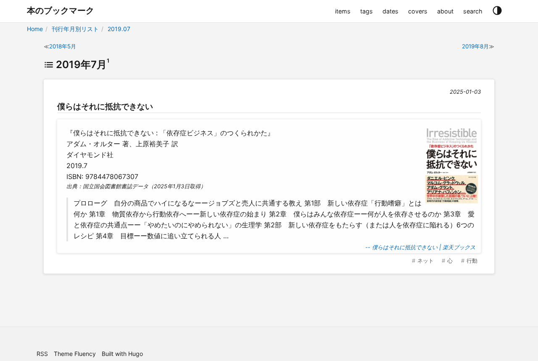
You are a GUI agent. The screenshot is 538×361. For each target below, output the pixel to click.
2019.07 (119, 28)
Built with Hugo (122, 353)
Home (35, 28)
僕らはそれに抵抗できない (105, 106)
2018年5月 (62, 46)
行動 (472, 260)
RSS (42, 353)
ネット (425, 260)
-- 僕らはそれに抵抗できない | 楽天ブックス (420, 247)
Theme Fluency (75, 353)
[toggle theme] (497, 11)
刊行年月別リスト (75, 28)
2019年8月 (475, 46)
